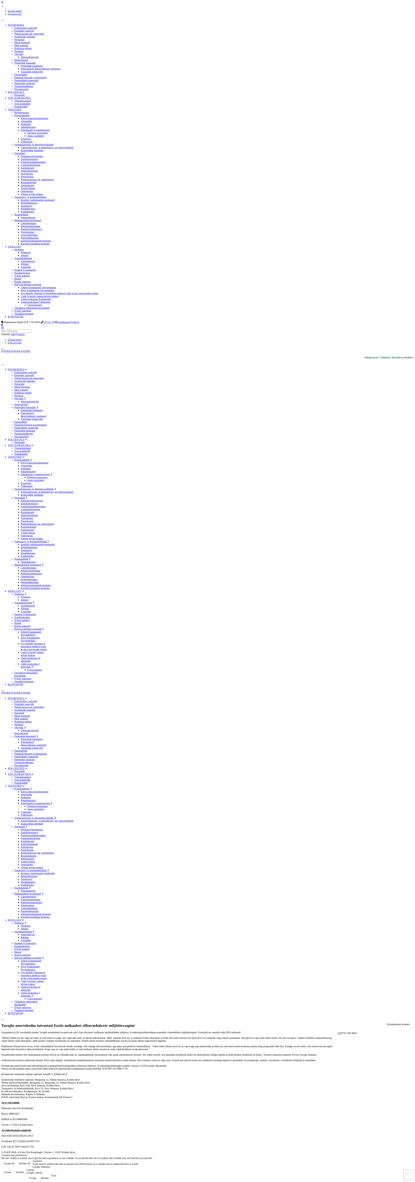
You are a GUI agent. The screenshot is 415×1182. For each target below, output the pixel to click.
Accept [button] (7, 1172)
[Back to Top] (2, 2)
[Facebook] (2, 325)
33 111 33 (49, 322)
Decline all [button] (24, 1163)
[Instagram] (2, 328)
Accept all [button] (9, 1163)
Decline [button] (20, 1172)
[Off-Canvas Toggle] (2, 6)
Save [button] (53, 1175)
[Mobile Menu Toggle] (2, 20)
